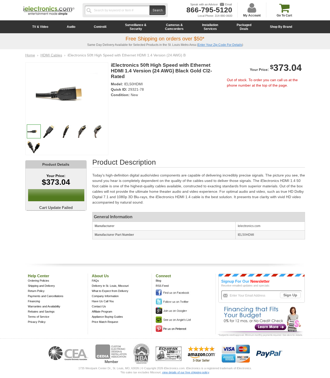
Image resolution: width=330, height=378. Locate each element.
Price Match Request (105, 321)
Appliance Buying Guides (107, 316)
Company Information (105, 296)
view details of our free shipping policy (185, 372)
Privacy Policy (37, 321)
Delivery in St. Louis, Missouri (110, 285)
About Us (100, 276)
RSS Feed (162, 285)
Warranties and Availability (44, 306)
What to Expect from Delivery (110, 290)
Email (228, 4)
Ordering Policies (38, 280)
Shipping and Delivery (41, 285)
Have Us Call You (103, 301)
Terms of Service (38, 316)
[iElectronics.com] (49, 16)
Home (30, 55)
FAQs (95, 280)
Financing (34, 301)
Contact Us (99, 306)
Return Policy (36, 290)
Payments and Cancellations (45, 296)
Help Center (38, 276)
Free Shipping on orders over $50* (165, 38)
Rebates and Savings (41, 311)
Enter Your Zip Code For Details (220, 45)
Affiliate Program (102, 311)
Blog (158, 280)
